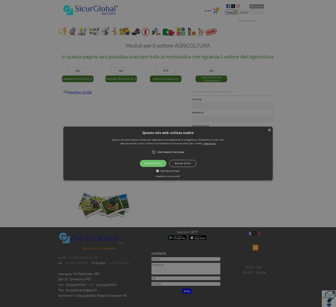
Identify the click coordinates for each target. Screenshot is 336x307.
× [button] (269, 129)
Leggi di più (209, 143)
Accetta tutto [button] (153, 163)
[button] (168, 153)
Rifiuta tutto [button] (183, 163)
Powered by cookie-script (168, 176)
